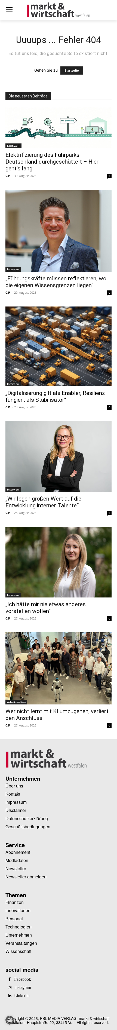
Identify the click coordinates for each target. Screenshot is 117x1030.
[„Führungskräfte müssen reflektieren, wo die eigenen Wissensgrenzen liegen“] (58, 231)
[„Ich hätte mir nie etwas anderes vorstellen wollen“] (58, 562)
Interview (13, 269)
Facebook (22, 979)
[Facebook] (9, 980)
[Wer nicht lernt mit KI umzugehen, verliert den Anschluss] (58, 668)
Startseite (71, 70)
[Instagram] (9, 988)
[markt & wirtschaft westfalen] (58, 10)
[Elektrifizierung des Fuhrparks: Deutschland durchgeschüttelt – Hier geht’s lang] (58, 127)
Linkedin (22, 996)
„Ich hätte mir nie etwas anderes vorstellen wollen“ (45, 607)
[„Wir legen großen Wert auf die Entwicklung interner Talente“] (58, 456)
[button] (10, 1020)
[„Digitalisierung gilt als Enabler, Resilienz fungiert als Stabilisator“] (58, 346)
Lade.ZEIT (13, 146)
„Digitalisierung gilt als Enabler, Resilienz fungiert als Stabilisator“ (55, 396)
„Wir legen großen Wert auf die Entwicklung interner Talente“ (43, 502)
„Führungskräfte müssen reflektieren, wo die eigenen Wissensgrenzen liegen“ (55, 282)
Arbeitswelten (16, 702)
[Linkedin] (9, 996)
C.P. (7, 176)
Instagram (22, 987)
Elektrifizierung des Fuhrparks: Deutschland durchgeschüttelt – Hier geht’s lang (51, 162)
